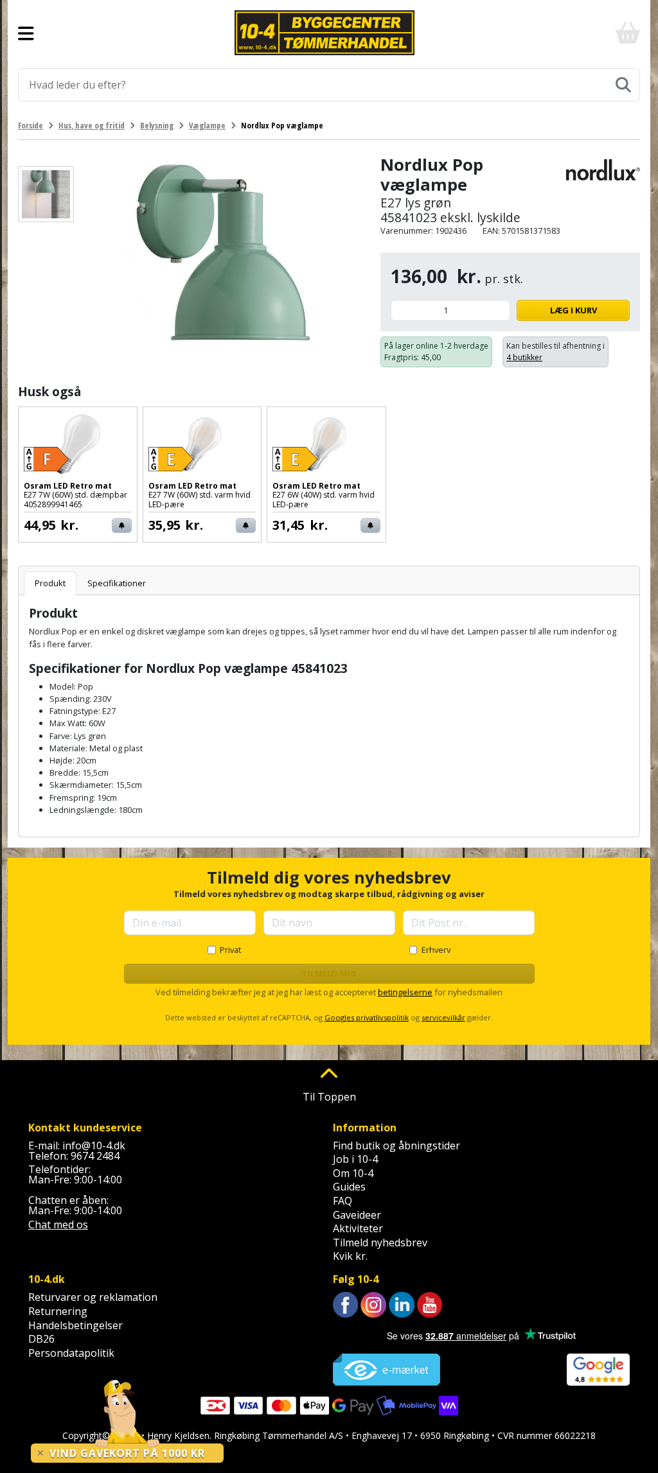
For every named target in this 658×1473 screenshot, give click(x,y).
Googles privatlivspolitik (367, 1017)
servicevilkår (443, 1017)
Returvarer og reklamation (92, 1297)
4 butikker (524, 357)
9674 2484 (95, 1156)
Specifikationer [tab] (116, 583)
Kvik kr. (350, 1256)
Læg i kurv (573, 310)
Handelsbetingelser (75, 1325)
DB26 (41, 1339)
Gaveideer (357, 1215)
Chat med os (58, 1224)
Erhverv (436, 949)
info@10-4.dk (93, 1145)
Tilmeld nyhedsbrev (380, 1242)
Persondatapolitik (71, 1353)
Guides (349, 1187)
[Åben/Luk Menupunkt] (26, 32)
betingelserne (405, 992)
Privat (230, 949)
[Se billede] (46, 194)
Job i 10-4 (355, 1159)
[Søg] (623, 85)
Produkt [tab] (50, 583)
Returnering (57, 1311)
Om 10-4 (353, 1173)
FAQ (342, 1201)
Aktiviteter (358, 1228)
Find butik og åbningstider (396, 1145)
